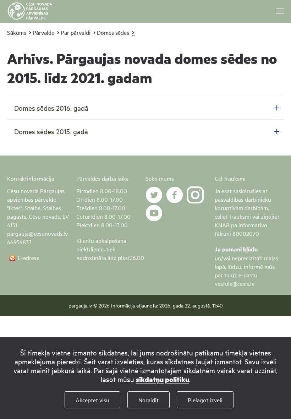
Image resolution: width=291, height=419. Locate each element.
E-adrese (28, 257)
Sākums (16, 32)
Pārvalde (43, 32)
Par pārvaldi (75, 32)
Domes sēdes (113, 32)
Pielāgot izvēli (205, 400)
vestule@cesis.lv (234, 283)
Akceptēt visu (92, 400)
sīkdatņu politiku (162, 379)
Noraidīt (148, 400)
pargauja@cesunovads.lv (37, 233)
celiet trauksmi (233, 216)
